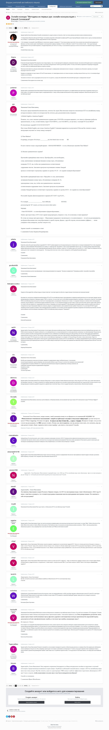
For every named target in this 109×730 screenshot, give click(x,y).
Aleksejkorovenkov (13, 284)
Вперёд (25, 685)
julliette (13, 239)
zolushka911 (13, 32)
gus (13, 104)
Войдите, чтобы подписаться (84, 16)
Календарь (19, 9)
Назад (10, 685)
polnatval (13, 88)
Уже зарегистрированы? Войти (84, 2)
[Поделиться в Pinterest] (14, 716)
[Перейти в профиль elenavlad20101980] (13, 458)
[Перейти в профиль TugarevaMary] (13, 649)
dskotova (13, 378)
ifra (13, 355)
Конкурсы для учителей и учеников (36, 21)
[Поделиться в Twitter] (7, 716)
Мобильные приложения (66, 6)
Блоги (13, 9)
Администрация (35, 9)
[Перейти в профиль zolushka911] (13, 37)
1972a (13, 413)
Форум (7, 9)
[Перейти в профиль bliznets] (13, 668)
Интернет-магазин (20, 6)
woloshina (13, 591)
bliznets (13, 663)
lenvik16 (13, 574)
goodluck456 (13, 265)
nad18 (13, 327)
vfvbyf (13, 541)
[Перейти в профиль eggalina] (13, 528)
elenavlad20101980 (13, 453)
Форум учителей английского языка (23, 2)
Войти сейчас (77, 702)
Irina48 (13, 504)
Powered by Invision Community (54, 727)
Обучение (31, 6)
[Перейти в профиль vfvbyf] (13, 546)
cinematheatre (13, 435)
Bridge (16, 21)
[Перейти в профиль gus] (13, 109)
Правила (27, 9)
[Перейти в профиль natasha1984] (13, 475)
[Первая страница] (7, 28)
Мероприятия (41, 6)
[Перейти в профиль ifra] (13, 360)
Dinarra (13, 57)
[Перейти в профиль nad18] (13, 332)
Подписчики (95, 16)
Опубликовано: (27, 32)
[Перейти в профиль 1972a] (13, 418)
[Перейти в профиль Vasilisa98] (13, 617)
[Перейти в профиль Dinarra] (13, 62)
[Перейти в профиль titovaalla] (13, 402)
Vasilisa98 (13, 610)
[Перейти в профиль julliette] (13, 244)
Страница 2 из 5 (35, 27)
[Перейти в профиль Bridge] (8, 18)
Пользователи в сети (46, 9)
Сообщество (52, 6)
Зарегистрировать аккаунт (31, 702)
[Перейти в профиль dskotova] (13, 382)
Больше (78, 6)
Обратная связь (54, 724)
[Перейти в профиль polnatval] (13, 92)
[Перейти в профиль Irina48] (13, 509)
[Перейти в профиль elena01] (13, 491)
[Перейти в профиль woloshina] (13, 595)
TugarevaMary (13, 644)
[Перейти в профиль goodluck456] (13, 270)
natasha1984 (13, 470)
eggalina (13, 520)
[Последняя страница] (29, 28)
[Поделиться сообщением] (101, 32)
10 (101, 16)
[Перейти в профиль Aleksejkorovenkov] (13, 289)
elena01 (13, 486)
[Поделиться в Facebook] (9, 716)
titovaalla (13, 397)
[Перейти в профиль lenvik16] (13, 579)
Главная (10, 6)
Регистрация (98, 2)
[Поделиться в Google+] (12, 716)
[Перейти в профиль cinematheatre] (13, 440)
